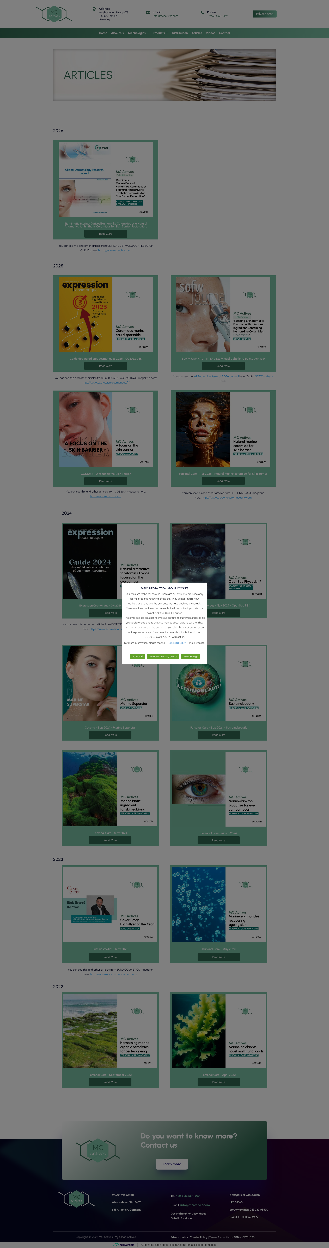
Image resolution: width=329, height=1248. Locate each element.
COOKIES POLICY (177, 643)
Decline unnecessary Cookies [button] (163, 656)
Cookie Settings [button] (190, 656)
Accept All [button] (137, 656)
